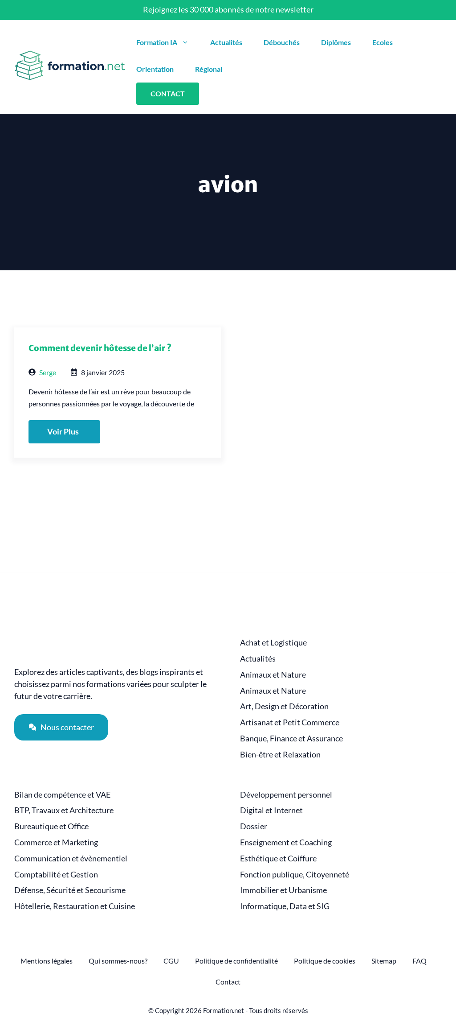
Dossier (253, 826)
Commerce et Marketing (56, 842)
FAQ (419, 960)
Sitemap (383, 960)
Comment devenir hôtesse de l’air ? (99, 348)
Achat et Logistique (273, 642)
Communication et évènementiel (70, 858)
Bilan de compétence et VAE (62, 794)
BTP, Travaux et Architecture (64, 810)
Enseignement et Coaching (286, 842)
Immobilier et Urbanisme (283, 890)
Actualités (226, 42)
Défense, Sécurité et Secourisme (70, 890)
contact (168, 93)
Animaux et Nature (273, 674)
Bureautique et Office (51, 826)
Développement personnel (286, 794)
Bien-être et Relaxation (280, 754)
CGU (171, 960)
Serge (47, 372)
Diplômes (336, 42)
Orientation (155, 69)
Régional (208, 69)
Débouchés (282, 42)
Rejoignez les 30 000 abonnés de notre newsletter (228, 9)
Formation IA (156, 42)
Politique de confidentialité (236, 960)
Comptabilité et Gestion (56, 874)
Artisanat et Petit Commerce (289, 722)
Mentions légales (46, 960)
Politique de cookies (324, 960)
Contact (228, 981)
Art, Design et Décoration (284, 706)
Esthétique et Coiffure (278, 858)
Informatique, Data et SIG (285, 906)
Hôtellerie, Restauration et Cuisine (74, 906)
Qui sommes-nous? (118, 960)
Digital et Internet (271, 810)
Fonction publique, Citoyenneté (294, 874)
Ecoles (382, 42)
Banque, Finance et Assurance (291, 738)
